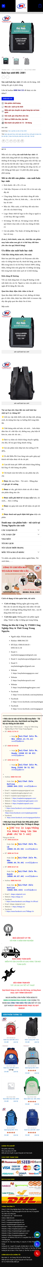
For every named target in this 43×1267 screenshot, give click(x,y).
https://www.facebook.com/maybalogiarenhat (21, 813)
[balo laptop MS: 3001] (32, 1055)
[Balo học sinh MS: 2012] (11, 1026)
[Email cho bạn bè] (14, 141)
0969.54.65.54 (13, 840)
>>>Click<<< (30, 786)
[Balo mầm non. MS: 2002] (32, 1086)
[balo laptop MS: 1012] (11, 1117)
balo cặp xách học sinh (11, 134)
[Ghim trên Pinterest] (18, 141)
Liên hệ (15, 1042)
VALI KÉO (6, 539)
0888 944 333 (16, 777)
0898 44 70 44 (13, 853)
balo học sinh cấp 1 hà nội (26, 136)
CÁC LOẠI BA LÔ (9, 530)
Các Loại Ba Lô (17, 70)
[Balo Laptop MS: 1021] (32, 1026)
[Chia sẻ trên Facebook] (7, 141)
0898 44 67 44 (13, 867)
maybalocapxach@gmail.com (15, 1220)
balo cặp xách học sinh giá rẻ (27, 134)
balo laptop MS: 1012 (11, 1130)
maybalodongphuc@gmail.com (15, 1224)
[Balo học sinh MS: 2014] (11, 1055)
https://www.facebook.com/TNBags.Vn (20, 911)
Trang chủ (6, 70)
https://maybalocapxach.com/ (24, 680)
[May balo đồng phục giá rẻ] (21, 6)
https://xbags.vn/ (17, 897)
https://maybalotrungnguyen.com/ (25, 673)
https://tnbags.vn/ (19, 907)
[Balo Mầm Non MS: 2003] (11, 1086)
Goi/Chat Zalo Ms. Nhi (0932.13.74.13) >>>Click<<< (24, 738)
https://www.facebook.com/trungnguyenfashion (23, 818)
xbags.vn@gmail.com (18, 894)
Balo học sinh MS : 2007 (32, 1130)
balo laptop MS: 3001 (32, 1068)
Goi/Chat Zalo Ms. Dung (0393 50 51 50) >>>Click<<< (24, 767)
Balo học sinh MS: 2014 (11, 1068)
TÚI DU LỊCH (7, 543)
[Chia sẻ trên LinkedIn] (22, 141)
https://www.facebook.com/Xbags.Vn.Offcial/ (22, 901)
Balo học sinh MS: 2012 (11, 1039)
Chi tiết (6, 1042)
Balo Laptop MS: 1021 (32, 1039)
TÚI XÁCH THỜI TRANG (13, 548)
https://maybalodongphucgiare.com (18, 1231)
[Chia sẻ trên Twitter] (11, 141)
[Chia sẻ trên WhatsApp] (3, 141)
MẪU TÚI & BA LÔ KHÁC (13, 552)
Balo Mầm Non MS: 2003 (11, 1099)
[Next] (38, 35)
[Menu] (3, 6)
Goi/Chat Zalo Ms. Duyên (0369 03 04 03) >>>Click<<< (24, 752)
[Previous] (5, 35)
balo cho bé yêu (13, 136)
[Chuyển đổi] (38, 530)
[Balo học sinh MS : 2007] (32, 1117)
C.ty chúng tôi (14, 413)
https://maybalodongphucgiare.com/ (26, 687)
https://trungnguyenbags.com (17, 1235)
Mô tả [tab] (4, 149)
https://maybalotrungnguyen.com (18, 1233)
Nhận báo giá (7, 98)
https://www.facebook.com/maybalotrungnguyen (23, 808)
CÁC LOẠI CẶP (8, 535)
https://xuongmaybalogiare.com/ (17, 1226)
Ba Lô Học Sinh (30, 70)
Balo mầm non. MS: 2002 (32, 1099)
